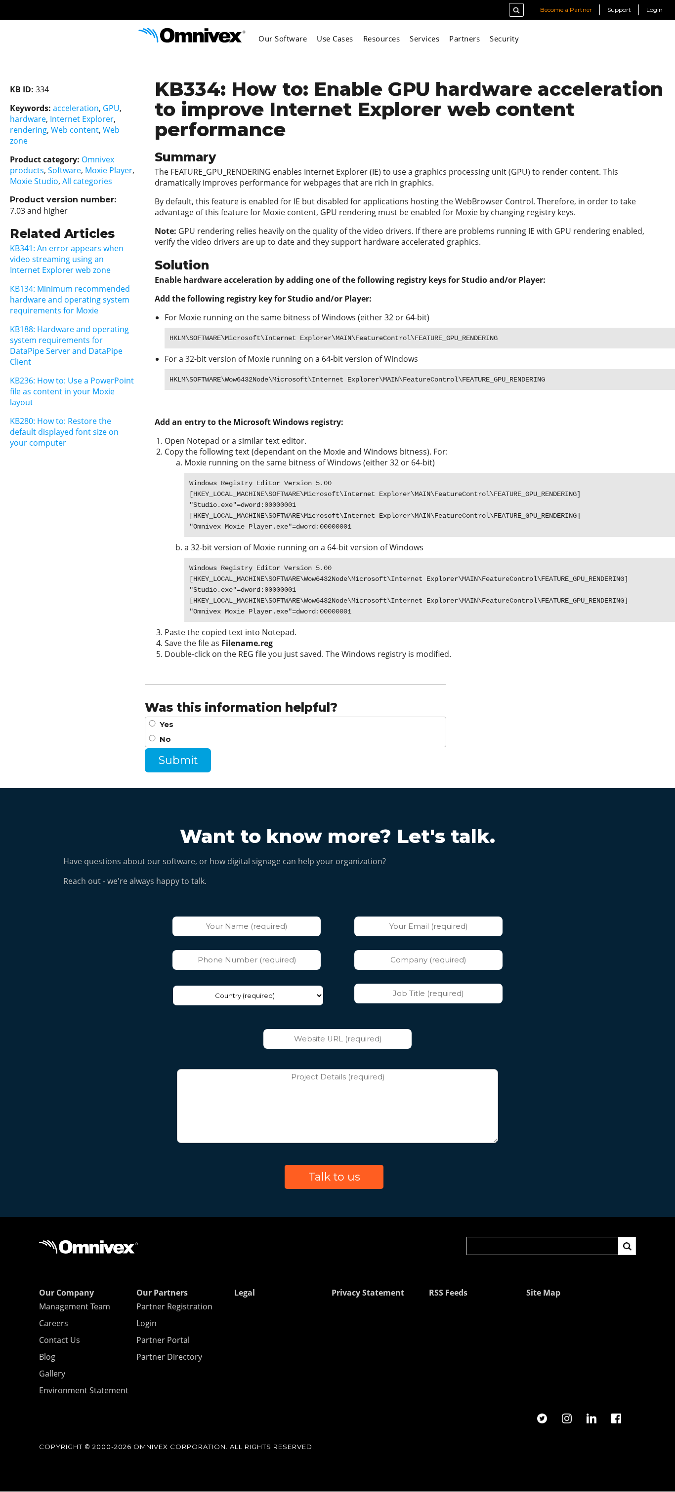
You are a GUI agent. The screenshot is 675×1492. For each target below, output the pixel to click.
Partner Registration (174, 1307)
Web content (75, 129)
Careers (53, 1324)
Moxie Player (108, 170)
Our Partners (162, 1293)
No (165, 739)
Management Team (74, 1307)
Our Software (282, 38)
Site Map (543, 1293)
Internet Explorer (82, 119)
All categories (87, 181)
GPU (111, 108)
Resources (381, 38)
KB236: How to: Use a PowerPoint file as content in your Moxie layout (72, 391)
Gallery (52, 1374)
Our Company (66, 1293)
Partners (464, 38)
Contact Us (59, 1340)
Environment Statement (83, 1391)
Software (64, 170)
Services (424, 38)
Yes (166, 724)
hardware (28, 119)
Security (504, 38)
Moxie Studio (34, 181)
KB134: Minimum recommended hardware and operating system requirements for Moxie (70, 299)
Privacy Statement (368, 1293)
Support (619, 9)
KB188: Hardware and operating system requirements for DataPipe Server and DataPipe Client (69, 345)
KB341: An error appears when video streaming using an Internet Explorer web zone (67, 259)
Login (654, 9)
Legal (244, 1293)
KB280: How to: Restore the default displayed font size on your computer (64, 432)
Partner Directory (169, 1357)
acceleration (76, 108)
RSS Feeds (448, 1293)
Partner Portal (163, 1340)
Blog (47, 1357)
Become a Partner (566, 9)
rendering (28, 129)
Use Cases (335, 38)
